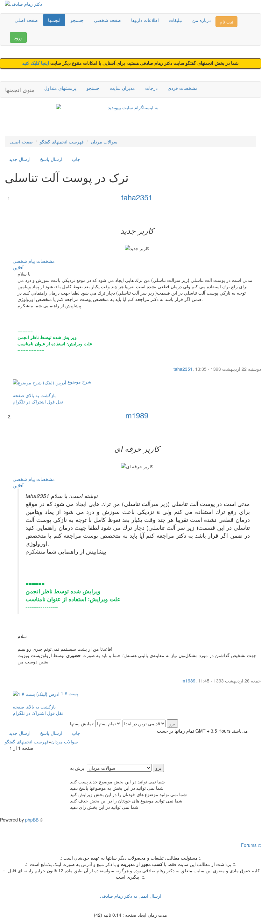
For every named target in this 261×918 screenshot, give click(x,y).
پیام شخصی (24, 261)
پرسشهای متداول (60, 88)
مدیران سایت (122, 88)
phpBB (32, 819)
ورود (18, 37)
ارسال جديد (20, 159)
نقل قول (55, 401)
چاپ (76, 159)
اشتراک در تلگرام (29, 401)
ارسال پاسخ (51, 159)
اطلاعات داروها (145, 20)
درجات (151, 88)
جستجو (77, 20)
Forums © (251, 845)
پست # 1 (69, 693)
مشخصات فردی (183, 88)
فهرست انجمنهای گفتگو (62, 141)
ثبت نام (226, 21)
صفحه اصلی (26, 20)
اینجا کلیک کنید (36, 63)
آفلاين (18, 267)
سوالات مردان (104, 141)
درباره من (201, 20)
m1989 (136, 415)
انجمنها (54, 20)
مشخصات (45, 261)
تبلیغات (175, 20)
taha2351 (136, 197)
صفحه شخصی (107, 20)
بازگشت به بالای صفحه (34, 395)
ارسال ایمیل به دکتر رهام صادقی (130, 896)
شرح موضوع (78, 381)
